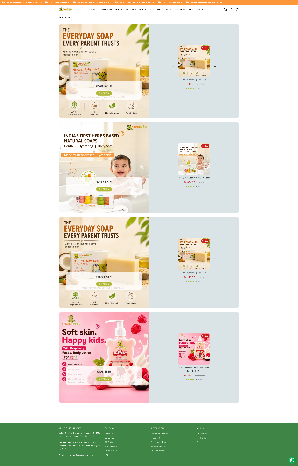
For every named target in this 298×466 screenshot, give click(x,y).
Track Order (202, 438)
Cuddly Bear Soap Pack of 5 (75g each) (194, 178)
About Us (180, 9)
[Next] (214, 66)
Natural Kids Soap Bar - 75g (194, 79)
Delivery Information (159, 433)
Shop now (104, 93)
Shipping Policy (157, 450)
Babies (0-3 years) (110, 9)
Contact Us (109, 438)
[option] (194, 68)
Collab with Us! (111, 450)
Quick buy (194, 73)
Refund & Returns (158, 446)
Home (94, 9)
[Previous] (173, 66)
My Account (202, 433)
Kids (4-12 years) (135, 9)
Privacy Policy (156, 438)
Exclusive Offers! (159, 9)
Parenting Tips (196, 9)
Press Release (111, 446)
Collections (69, 17)
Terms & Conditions (159, 442)
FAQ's (107, 455)
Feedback (201, 442)
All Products (110, 442)
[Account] (231, 9)
